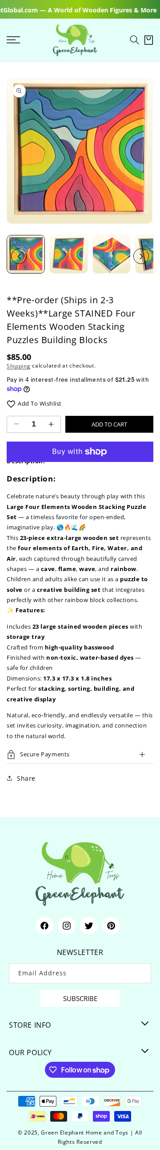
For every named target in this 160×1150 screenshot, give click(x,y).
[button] (135, 40)
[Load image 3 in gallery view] (111, 254)
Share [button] (26, 778)
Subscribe (80, 998)
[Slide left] (19, 256)
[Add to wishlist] (11, 404)
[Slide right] (141, 256)
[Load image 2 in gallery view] (68, 254)
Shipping (19, 365)
